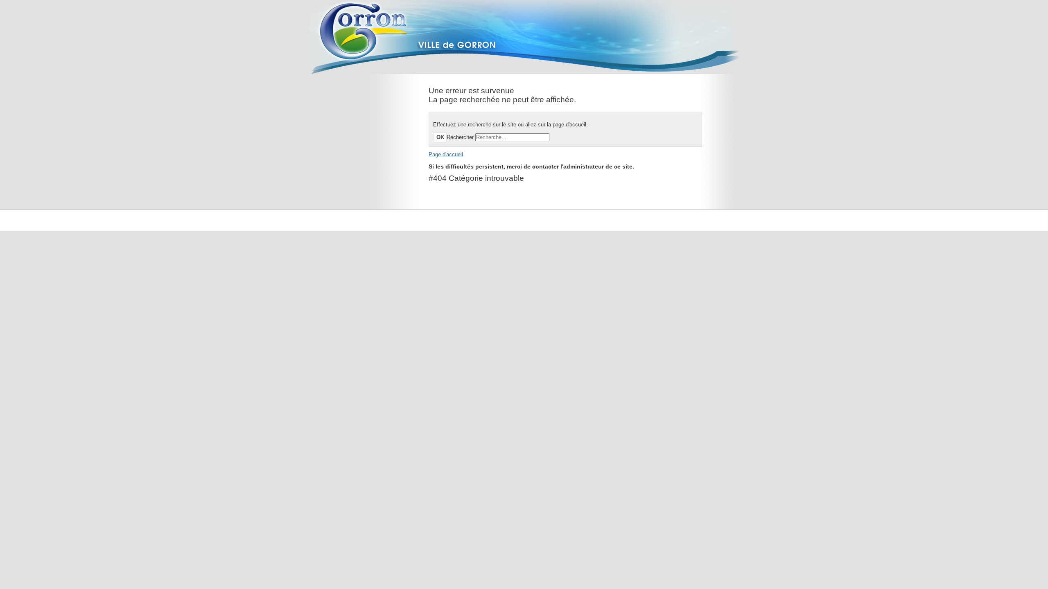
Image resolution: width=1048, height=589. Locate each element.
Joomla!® (723, 220)
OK (440, 137)
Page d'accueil (446, 154)
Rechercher (460, 137)
